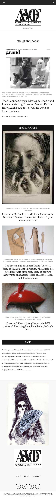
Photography (12, 96)
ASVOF (47, 350)
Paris (21, 363)
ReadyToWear (30, 366)
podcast (22, 366)
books (9, 353)
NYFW (17, 363)
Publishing (22, 96)
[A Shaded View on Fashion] (28, 16)
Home (18, 476)
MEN (12, 360)
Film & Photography (16, 94)
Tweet (50, 261)
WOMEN (19, 369)
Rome (37, 366)
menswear (18, 360)
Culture (15, 92)
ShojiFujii (5, 369)
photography (15, 366)
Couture (17, 259)
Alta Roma (31, 350)
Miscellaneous (46, 94)
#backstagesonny (7, 350)
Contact (36, 476)
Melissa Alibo (6, 360)
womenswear (27, 369)
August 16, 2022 (8, 116)
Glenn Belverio (22, 116)
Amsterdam (38, 350)
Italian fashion (25, 356)
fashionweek (21, 353)
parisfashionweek (29, 363)
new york (12, 363)
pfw (49, 363)
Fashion (5, 94)
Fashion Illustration (44, 259)
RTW (41, 366)
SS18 (9, 369)
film (31, 353)
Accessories (8, 259)
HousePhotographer (8, 356)
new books (50, 360)
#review (24, 350)
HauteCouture (41, 353)
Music (4, 96)
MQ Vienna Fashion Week (38, 360)
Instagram (34, 208)
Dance (21, 92)
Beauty (8, 92)
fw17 (34, 353)
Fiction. (27, 353)
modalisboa (25, 360)
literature (42, 356)
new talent (5, 363)
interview (18, 356)
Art (3, 92)
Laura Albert (35, 356)
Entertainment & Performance (37, 92)
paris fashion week (41, 363)
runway (45, 366)
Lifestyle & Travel (32, 94)
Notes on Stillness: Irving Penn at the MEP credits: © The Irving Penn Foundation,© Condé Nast (28, 326)
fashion (14, 353)
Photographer (6, 366)
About (26, 476)
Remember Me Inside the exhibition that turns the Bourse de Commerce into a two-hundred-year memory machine (28, 217)
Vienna (14, 369)
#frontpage (17, 350)
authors (4, 353)
